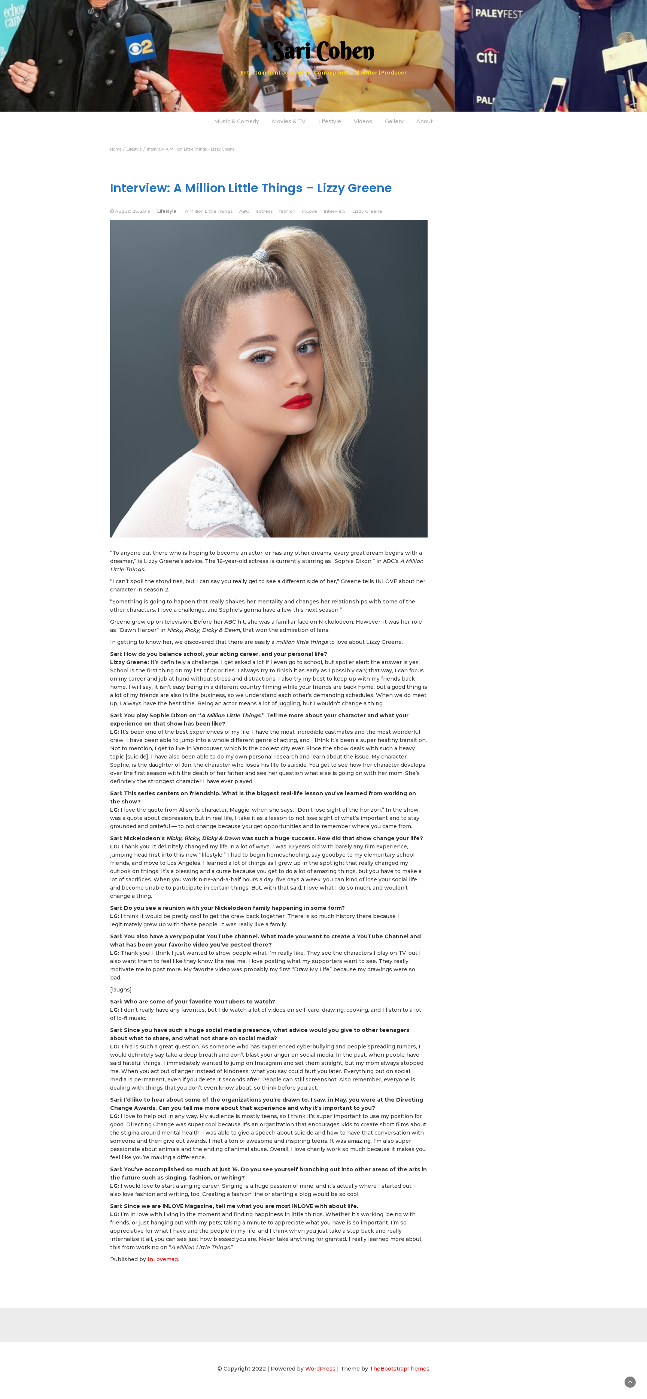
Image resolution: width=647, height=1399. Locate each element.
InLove (309, 211)
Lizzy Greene (367, 211)
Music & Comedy (236, 121)
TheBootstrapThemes (399, 1368)
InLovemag (163, 1259)
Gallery (394, 121)
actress (264, 211)
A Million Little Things (209, 211)
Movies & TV (289, 121)
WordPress (320, 1368)
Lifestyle (329, 121)
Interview (335, 211)
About (424, 121)
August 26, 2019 (133, 211)
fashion (287, 211)
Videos (363, 121)
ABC (244, 211)
